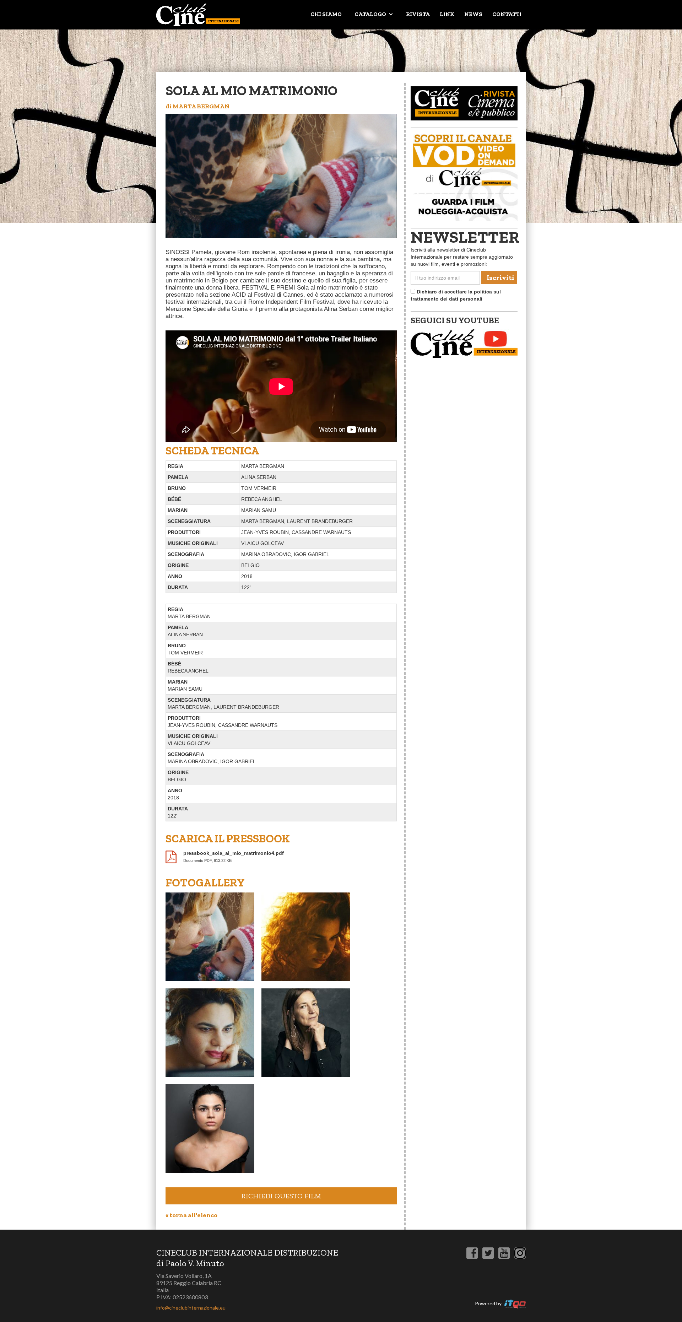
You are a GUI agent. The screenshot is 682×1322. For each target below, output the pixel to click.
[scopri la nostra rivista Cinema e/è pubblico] (464, 103)
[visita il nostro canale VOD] (464, 176)
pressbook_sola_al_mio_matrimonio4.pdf (233, 853)
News (473, 14)
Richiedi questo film (281, 1196)
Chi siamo (326, 14)
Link (447, 14)
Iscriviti (500, 277)
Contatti (506, 14)
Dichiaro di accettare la (456, 295)
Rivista (418, 14)
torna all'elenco (191, 1215)
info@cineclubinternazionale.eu (191, 1308)
